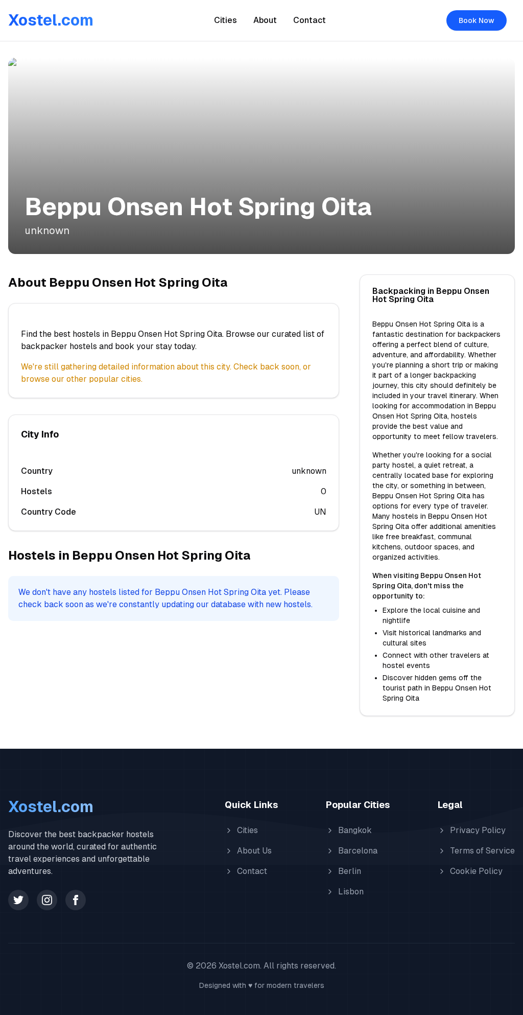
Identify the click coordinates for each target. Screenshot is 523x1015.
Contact (309, 20)
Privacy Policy (478, 830)
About (265, 20)
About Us (254, 851)
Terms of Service (482, 851)
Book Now (476, 20)
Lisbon (351, 891)
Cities (225, 20)
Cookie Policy (476, 871)
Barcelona (357, 851)
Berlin (349, 871)
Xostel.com (50, 20)
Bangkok (355, 830)
